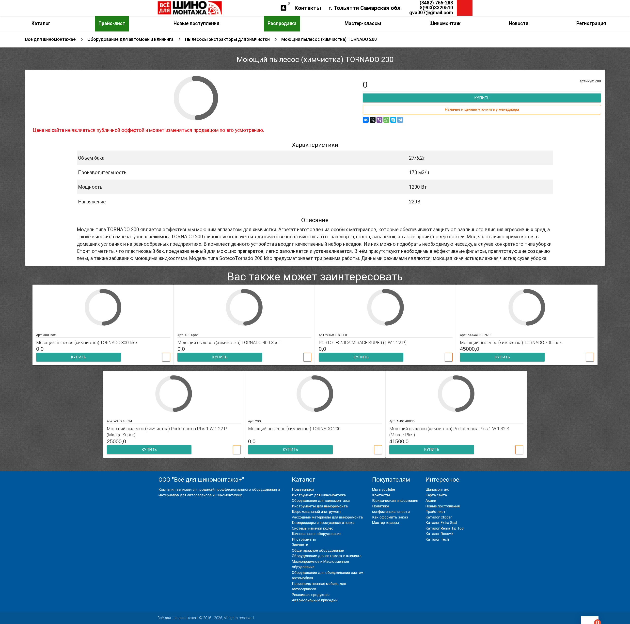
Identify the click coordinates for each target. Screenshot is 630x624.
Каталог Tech (437, 539)
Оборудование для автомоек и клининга (130, 39)
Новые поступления (196, 23)
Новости (518, 23)
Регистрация (591, 23)
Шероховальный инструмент (316, 511)
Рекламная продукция (311, 594)
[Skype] (393, 120)
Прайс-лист (111, 23)
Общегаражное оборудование (318, 550)
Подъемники (303, 489)
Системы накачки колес (312, 528)
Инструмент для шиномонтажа (319, 495)
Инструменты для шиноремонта (320, 506)
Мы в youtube (383, 489)
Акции (430, 500)
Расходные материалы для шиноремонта (327, 517)
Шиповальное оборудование (316, 533)
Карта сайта (436, 495)
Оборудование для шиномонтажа (321, 500)
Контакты (308, 8)
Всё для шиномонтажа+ (50, 39)
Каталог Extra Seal (441, 522)
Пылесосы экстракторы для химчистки (227, 39)
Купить (78, 357)
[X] (373, 120)
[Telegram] (400, 120)
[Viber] (379, 120)
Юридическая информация (395, 500)
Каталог (41, 23)
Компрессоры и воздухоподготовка (323, 522)
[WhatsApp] (386, 120)
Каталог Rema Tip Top (444, 528)
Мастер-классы (363, 23)
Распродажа (282, 23)
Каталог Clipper (438, 517)
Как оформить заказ (390, 517)
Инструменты (304, 539)
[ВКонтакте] (366, 120)
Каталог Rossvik (439, 533)
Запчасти (300, 544)
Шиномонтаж (445, 23)
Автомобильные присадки (314, 600)
